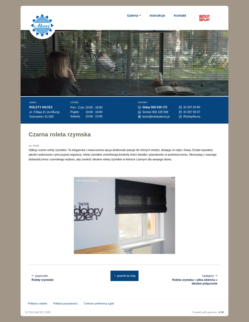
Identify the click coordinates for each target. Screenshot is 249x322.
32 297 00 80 (191, 107)
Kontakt (180, 15)
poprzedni (43, 278)
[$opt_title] (204, 17)
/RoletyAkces (191, 116)
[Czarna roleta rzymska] (124, 215)
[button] (224, 63)
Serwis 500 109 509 (155, 112)
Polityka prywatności (65, 303)
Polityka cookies (37, 303)
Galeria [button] (132, 15)
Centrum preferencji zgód (99, 303)
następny (194, 279)
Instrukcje (157, 15)
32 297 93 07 (191, 112)
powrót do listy (126, 275)
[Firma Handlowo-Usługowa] (42, 25)
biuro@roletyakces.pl (156, 116)
